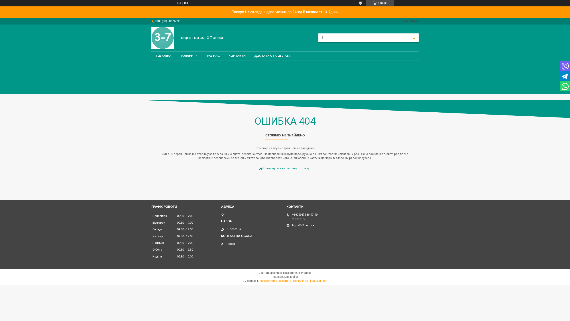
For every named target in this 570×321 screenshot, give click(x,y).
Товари (186, 56)
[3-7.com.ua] (162, 38)
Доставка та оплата (272, 56)
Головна (163, 56)
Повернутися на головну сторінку (286, 168)
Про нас (213, 56)
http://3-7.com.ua (303, 225)
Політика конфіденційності (310, 280)
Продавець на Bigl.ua (285, 276)
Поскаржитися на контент (275, 280)
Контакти (237, 56)
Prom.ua (306, 272)
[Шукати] (414, 37)
